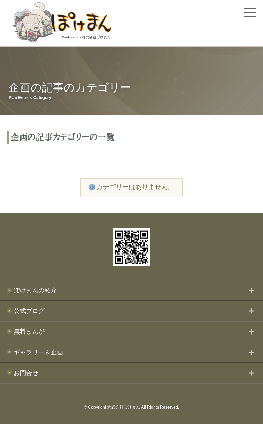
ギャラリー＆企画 (38, 352)
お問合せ (26, 373)
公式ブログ (29, 310)
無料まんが (29, 331)
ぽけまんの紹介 (35, 290)
